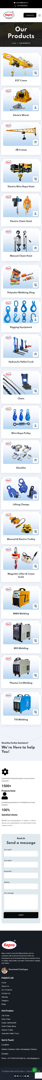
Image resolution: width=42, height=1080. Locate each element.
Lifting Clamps (21, 505)
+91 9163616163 (22, 5)
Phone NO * (8, 871)
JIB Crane (5, 1015)
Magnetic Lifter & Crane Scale (21, 575)
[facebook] (14, 1076)
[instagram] (19, 1076)
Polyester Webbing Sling (21, 293)
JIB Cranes (21, 150)
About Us (5, 986)
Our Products (7, 990)
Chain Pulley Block (9, 1026)
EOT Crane (21, 81)
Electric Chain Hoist (21, 221)
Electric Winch (21, 115)
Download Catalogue (18, 969)
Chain (21, 399)
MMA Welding (21, 614)
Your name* (8, 849)
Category (5, 1001)
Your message (9, 893)
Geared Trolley (7, 1030)
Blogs (4, 1004)
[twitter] (17, 1076)
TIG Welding (21, 720)
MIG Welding (21, 648)
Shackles (21, 468)
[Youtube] (27, 1076)
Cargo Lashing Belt (9, 1023)
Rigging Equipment (21, 327)
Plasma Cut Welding (21, 683)
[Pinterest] (24, 1076)
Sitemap (5, 997)
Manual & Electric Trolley (21, 539)
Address (7, 882)
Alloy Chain (6, 1019)
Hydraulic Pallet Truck (21, 362)
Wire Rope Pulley (21, 433)
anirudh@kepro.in (22, 2)
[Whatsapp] (22, 1076)
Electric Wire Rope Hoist (21, 187)
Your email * (8, 860)
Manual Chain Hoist (21, 256)
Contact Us (30, 15)
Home (14, 43)
